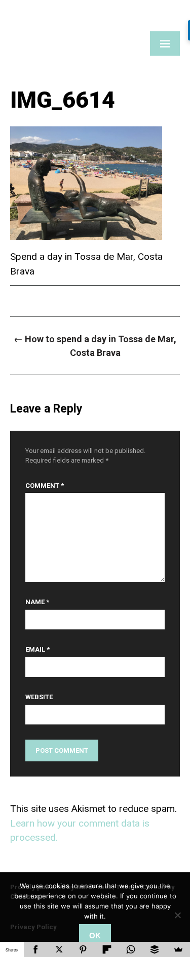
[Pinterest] (83, 949)
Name (37, 602)
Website (39, 697)
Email (37, 649)
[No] (177, 915)
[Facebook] (36, 949)
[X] (59, 949)
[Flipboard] (107, 949)
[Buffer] (154, 949)
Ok (95, 935)
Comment (44, 485)
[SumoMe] (178, 949)
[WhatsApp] (130, 949)
